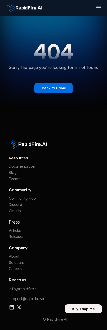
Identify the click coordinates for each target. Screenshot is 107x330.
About (14, 256)
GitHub (15, 211)
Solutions (17, 262)
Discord (15, 204)
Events (14, 178)
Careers (15, 268)
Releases (16, 236)
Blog (12, 172)
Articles (15, 230)
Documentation (22, 166)
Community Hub (22, 198)
